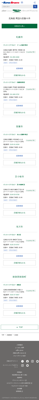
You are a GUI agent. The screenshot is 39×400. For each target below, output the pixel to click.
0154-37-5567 (14, 295)
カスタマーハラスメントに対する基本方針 (18, 383)
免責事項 (19, 377)
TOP (21, 327)
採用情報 (18, 391)
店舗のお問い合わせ (18, 353)
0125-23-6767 (14, 244)
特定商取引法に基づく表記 (19, 375)
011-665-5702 (14, 94)
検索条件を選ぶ (19, 26)
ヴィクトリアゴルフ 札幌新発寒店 (14, 82)
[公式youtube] (37, 361)
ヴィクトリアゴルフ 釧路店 (12, 285)
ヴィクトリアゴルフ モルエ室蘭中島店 (15, 134)
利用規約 (19, 372)
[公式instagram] (32, 361)
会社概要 (19, 388)
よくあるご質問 (19, 347)
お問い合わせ (19, 350)
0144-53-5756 (14, 194)
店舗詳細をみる (19, 75)
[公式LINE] (27, 365)
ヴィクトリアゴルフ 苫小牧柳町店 (14, 184)
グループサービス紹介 (19, 356)
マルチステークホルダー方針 (19, 386)
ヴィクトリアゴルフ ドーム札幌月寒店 (15, 45)
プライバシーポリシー (18, 380)
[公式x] (22, 361)
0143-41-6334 (14, 144)
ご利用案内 (19, 345)
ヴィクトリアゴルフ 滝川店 (12, 234)
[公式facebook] (27, 361)
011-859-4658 (14, 57)
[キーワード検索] (35, 6)
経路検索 (19, 68)
